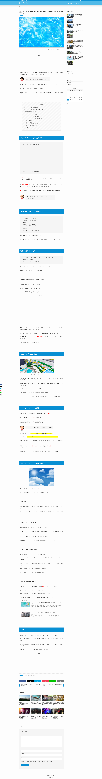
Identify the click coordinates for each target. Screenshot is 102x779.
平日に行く (30, 120)
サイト (22, 757)
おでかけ (21, 675)
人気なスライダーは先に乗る (33, 123)
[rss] (80, 0)
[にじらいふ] (23, 3)
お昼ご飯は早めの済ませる (33, 125)
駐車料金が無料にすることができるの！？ (36, 112)
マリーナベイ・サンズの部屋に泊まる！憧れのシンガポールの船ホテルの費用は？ (46, 613)
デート (26, 675)
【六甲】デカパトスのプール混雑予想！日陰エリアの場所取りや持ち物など (46, 603)
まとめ (27, 127)
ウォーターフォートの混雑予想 (32, 116)
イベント (70, 73)
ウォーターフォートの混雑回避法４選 (34, 118)
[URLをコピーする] (60, 681)
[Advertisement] (41, 63)
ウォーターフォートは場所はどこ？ (33, 107)
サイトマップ (53, 775)
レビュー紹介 (71, 78)
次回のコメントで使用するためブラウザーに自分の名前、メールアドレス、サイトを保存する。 (38, 761)
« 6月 (68, 103)
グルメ (70, 75)
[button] (22, 681)
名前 (22, 749)
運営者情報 (48, 775)
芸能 (69, 84)
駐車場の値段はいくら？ (31, 111)
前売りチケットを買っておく (33, 122)
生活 (69, 82)
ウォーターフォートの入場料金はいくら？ (35, 109)
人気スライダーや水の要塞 (31, 114)
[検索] (82, 0)
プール (29, 675)
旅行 (69, 80)
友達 (31, 675)
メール (22, 753)
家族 (33, 675)
